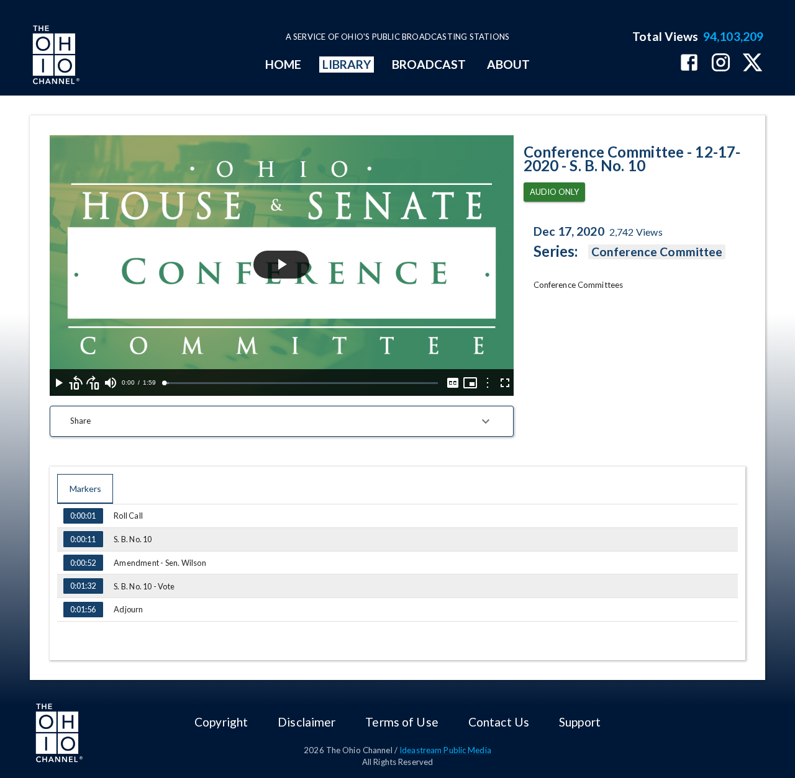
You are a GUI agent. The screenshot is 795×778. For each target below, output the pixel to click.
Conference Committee (657, 251)
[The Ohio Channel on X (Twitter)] (752, 63)
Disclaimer (306, 722)
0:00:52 (83, 563)
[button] (281, 421)
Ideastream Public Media (445, 750)
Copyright (221, 722)
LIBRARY (346, 64)
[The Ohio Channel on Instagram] (721, 63)
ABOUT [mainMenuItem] (508, 64)
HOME (283, 64)
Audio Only (554, 192)
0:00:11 (83, 539)
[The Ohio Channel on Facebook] (689, 63)
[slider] (300, 383)
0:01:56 (83, 609)
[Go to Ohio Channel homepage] (54, 56)
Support (580, 722)
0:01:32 (83, 586)
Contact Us (498, 722)
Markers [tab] (85, 488)
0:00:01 (83, 516)
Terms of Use (401, 722)
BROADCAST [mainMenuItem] (429, 64)
